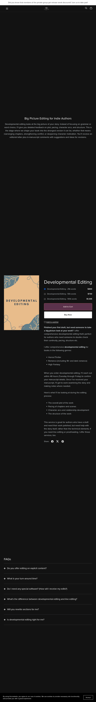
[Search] (86, 8)
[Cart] (92, 8)
